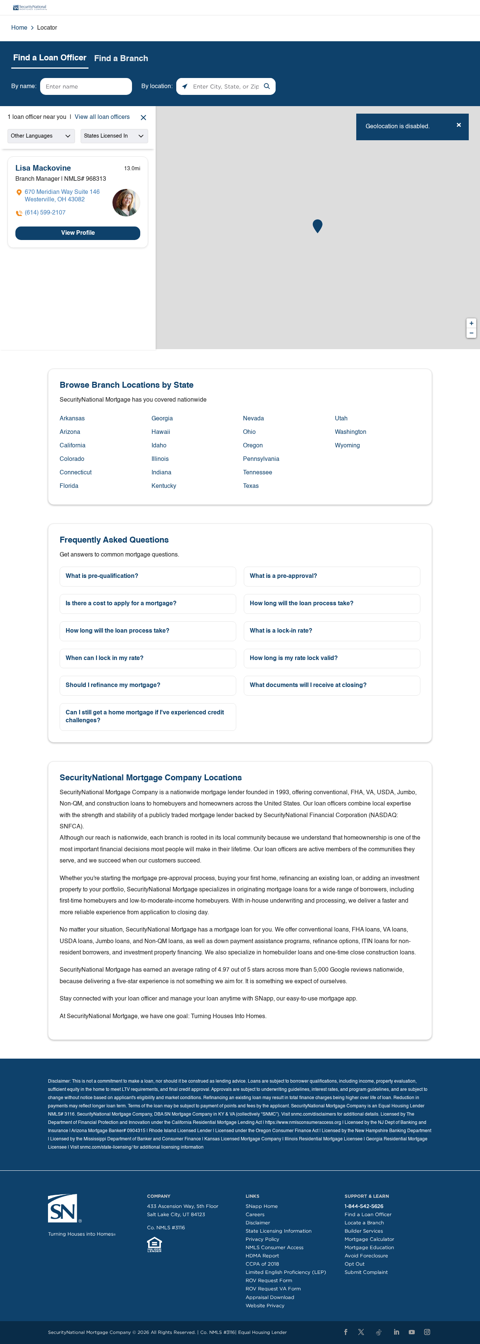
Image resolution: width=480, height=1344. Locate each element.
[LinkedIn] (396, 1332)
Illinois (160, 459)
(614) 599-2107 (45, 213)
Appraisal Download (270, 1297)
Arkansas (72, 419)
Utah (341, 419)
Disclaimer (258, 1223)
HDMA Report (262, 1255)
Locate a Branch (364, 1223)
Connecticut (76, 473)
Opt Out (354, 1264)
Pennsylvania (261, 459)
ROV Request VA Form (273, 1289)
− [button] (472, 333)
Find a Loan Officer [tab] (50, 58)
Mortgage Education (369, 1247)
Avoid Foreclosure (366, 1255)
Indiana (161, 473)
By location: (156, 87)
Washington (350, 432)
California (73, 446)
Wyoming (347, 446)
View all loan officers (102, 117)
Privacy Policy (262, 1239)
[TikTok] (378, 1332)
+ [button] (472, 323)
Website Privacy (265, 1305)
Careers (255, 1214)
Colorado (72, 459)
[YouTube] (412, 1332)
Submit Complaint (366, 1272)
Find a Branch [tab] (121, 59)
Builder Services (364, 1231)
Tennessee (257, 473)
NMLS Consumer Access (274, 1247)
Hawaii (161, 432)
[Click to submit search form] (267, 86)
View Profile (78, 233)
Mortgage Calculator (369, 1239)
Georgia (162, 419)
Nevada (253, 419)
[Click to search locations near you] (184, 86)
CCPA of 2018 (262, 1264)
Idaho (159, 446)
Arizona (70, 432)
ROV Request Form (269, 1280)
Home (19, 28)
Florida (69, 486)
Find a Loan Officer (368, 1214)
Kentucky (164, 486)
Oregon (253, 446)
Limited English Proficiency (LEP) (286, 1272)
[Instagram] (427, 1332)
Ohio (249, 432)
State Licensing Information (279, 1231)
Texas (251, 486)
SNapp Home (262, 1206)
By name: (23, 87)
